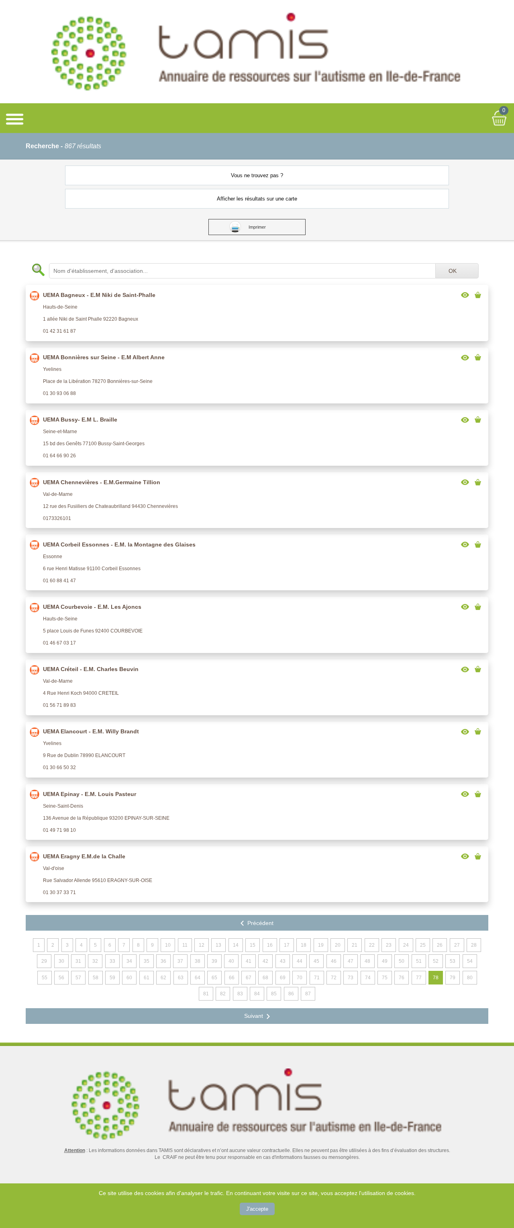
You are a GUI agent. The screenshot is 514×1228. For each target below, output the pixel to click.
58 (95, 977)
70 (299, 977)
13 (218, 945)
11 (185, 945)
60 (129, 977)
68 (265, 977)
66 (232, 977)
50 (401, 961)
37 (180, 961)
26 (440, 945)
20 (338, 945)
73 (350, 977)
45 (316, 961)
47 (350, 961)
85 (274, 994)
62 (163, 977)
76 (401, 977)
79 (452, 977)
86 (291, 994)
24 (406, 945)
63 (181, 977)
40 (231, 961)
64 (197, 977)
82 (223, 994)
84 (257, 994)
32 (95, 961)
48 (367, 961)
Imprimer (257, 227)
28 (474, 945)
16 (270, 945)
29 (44, 961)
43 (283, 961)
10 (168, 945)
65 (214, 977)
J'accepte (257, 1209)
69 (283, 977)
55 (44, 977)
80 (470, 977)
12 (201, 945)
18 (303, 945)
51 (419, 961)
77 (419, 977)
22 (372, 945)
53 (452, 961)
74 (368, 977)
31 (78, 961)
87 (308, 994)
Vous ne (257, 175)
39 (214, 961)
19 (321, 945)
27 (457, 945)
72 (334, 977)
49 (385, 961)
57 (78, 977)
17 (287, 945)
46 (334, 961)
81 (206, 994)
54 (470, 961)
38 (197, 961)
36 (163, 961)
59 (112, 977)
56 (61, 977)
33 (112, 961)
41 (248, 961)
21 (354, 945)
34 (129, 961)
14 (236, 945)
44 (299, 961)
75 (385, 977)
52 (436, 961)
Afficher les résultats (257, 199)
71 (317, 977)
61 (146, 977)
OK (453, 271)
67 (248, 977)
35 (146, 961)
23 (389, 945)
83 (240, 994)
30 (61, 961)
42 (265, 961)
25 (423, 945)
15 (252, 945)
